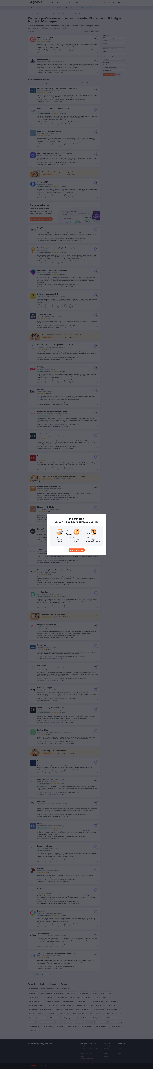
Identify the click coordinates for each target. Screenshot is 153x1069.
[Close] (104, 516)
